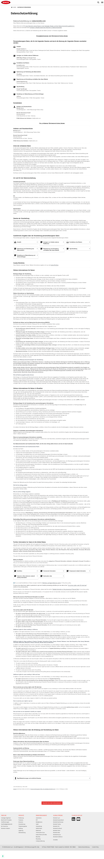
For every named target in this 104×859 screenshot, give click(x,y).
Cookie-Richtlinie (54, 265)
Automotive (39, 818)
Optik (37, 824)
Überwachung (22, 832)
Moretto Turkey (57, 824)
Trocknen (21, 820)
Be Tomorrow (4, 826)
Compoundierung (40, 841)
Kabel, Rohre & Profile (41, 834)
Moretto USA (56, 826)
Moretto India (56, 832)
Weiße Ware (39, 828)
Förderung (21, 818)
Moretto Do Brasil (57, 828)
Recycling (38, 839)
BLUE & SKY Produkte (6, 820)
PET (37, 820)
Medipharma (39, 822)
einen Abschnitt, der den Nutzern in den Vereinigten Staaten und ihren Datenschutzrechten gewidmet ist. (50, 26)
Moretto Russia (57, 834)
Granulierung (22, 824)
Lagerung (21, 830)
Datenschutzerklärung (83, 847)
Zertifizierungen (5, 822)
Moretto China (56, 830)
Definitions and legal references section (51, 583)
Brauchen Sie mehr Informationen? (52, 803)
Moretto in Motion (5, 828)
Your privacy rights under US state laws (77, 585)
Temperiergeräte (23, 826)
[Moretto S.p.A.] (5, 2)
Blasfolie (38, 836)
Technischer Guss (40, 832)
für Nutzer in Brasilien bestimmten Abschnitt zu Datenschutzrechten (46, 27)
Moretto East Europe (58, 822)
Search (98, 1)
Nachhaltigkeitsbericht (6, 824)
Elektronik (38, 830)
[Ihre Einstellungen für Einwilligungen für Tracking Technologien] (2, 856)
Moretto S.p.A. (56, 818)
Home (14, 7)
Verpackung (39, 826)
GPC (26, 708)
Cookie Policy (95, 847)
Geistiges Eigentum (6, 818)
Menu (101, 1)
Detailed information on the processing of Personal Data (66, 589)
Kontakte (55, 839)
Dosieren (21, 822)
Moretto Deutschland (58, 820)
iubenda (14, 789)
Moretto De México (57, 836)
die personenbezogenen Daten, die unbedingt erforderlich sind (43, 789)
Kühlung (21, 828)
